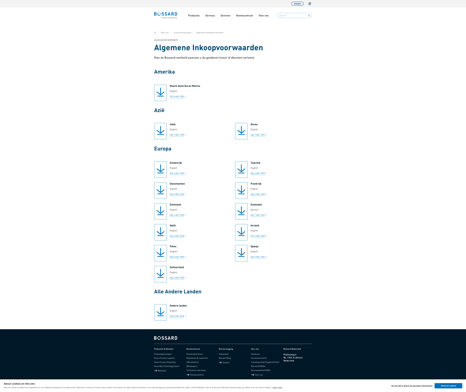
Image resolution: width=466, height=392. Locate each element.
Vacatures (255, 354)
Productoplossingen (163, 354)
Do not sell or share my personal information (412, 385)
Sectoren (225, 15)
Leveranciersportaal (182, 32)
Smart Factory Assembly (165, 362)
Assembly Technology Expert (166, 366)
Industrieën (224, 354)
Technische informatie (196, 370)
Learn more (277, 387)
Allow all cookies (448, 385)
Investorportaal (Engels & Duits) (265, 362)
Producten (194, 15)
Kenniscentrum (244, 15)
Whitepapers (192, 366)
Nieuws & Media (258, 366)
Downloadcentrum (194, 354)
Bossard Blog (225, 358)
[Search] (309, 16)
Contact (297, 3)
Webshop (162, 370)
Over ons (264, 15)
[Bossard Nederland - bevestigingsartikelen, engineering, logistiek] (155, 33)
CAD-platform (192, 362)
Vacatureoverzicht (259, 358)
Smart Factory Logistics (164, 358)
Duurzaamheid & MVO (260, 370)
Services (210, 15)
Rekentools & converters (197, 358)
